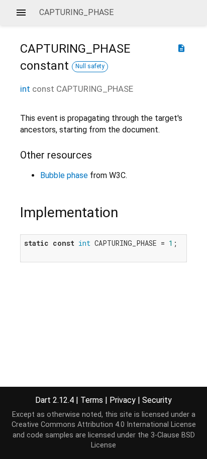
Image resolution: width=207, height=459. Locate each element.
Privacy (123, 400)
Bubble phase (64, 175)
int (25, 89)
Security (157, 400)
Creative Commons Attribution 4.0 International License (104, 424)
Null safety (90, 66)
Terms (91, 400)
